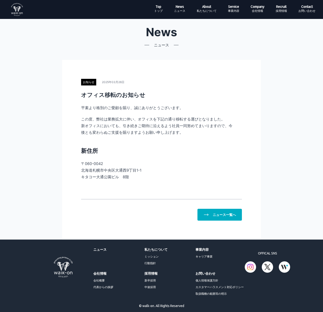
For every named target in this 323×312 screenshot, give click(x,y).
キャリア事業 (204, 256)
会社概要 (99, 280)
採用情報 (151, 273)
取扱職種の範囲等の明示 (211, 293)
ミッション (151, 256)
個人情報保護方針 (207, 280)
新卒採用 (150, 280)
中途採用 (150, 287)
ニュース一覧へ (224, 215)
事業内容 (202, 249)
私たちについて (156, 249)
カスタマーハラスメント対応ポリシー (220, 287)
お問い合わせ (205, 273)
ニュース (100, 249)
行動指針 (150, 263)
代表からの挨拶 (103, 287)
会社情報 (100, 273)
